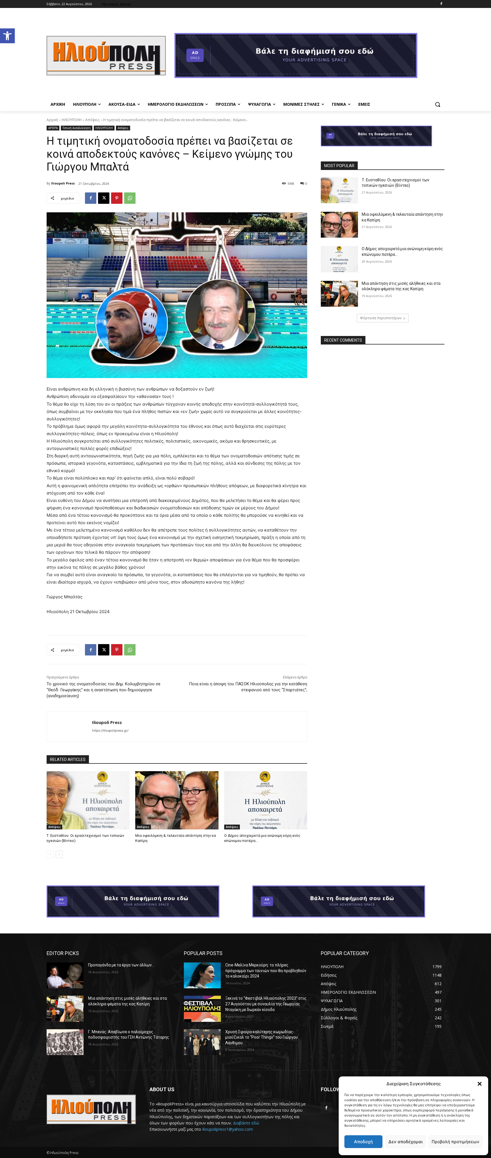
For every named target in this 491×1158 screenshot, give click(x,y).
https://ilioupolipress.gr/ (110, 730)
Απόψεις (92, 119)
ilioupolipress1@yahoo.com (227, 1129)
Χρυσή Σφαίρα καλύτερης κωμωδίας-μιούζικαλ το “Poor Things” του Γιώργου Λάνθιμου (261, 1037)
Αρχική (52, 119)
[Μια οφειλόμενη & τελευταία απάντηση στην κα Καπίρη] (176, 800)
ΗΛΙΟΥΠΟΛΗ (72, 119)
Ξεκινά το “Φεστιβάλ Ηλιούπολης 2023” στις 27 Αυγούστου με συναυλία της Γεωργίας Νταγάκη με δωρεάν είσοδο (266, 1004)
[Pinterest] (116, 198)
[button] (7, 35)
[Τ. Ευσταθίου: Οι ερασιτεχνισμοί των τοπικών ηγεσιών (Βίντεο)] (88, 800)
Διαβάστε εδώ (246, 1123)
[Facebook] (441, 4)
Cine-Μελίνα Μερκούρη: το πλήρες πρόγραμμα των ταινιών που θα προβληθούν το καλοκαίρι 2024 (265, 970)
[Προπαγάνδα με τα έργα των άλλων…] (65, 975)
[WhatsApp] (130, 198)
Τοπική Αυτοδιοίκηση (77, 128)
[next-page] (59, 854)
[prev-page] (50, 854)
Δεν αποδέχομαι (405, 1141)
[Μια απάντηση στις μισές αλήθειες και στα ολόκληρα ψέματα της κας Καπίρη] (339, 294)
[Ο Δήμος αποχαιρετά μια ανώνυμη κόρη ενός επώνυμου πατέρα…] (265, 800)
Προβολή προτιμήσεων (455, 1141)
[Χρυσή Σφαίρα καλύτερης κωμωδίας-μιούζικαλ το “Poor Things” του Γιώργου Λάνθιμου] (202, 1042)
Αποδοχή (363, 1141)
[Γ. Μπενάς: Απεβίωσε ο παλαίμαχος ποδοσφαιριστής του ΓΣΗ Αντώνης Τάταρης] (65, 1042)
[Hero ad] (309, 57)
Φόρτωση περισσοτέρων (380, 318)
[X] (103, 198)
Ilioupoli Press (63, 183)
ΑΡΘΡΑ (53, 128)
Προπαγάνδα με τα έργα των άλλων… (121, 965)
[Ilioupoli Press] (69, 726)
